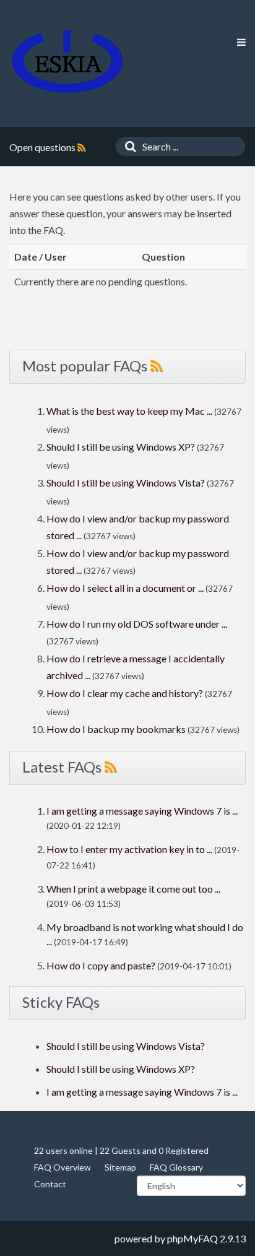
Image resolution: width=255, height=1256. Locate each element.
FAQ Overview (62, 1167)
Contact (50, 1184)
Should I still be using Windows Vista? (125, 482)
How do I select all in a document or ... (125, 588)
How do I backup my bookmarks (116, 729)
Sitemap (120, 1167)
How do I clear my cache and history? (124, 693)
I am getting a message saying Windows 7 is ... (142, 810)
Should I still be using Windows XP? (121, 447)
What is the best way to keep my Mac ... (129, 411)
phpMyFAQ (192, 1238)
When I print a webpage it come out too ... (133, 888)
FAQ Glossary (176, 1167)
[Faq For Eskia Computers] (67, 61)
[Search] (127, 146)
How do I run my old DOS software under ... (136, 624)
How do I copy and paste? (100, 965)
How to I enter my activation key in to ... (129, 849)
